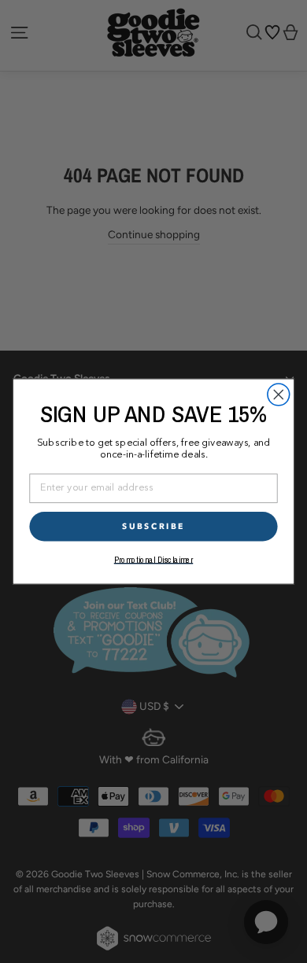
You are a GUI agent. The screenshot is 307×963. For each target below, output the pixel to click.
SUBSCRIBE (153, 525)
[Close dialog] (279, 395)
